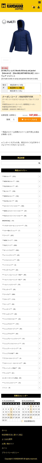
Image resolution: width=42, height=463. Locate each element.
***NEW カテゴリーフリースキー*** (15, 211)
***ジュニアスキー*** (11, 324)
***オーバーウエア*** (11, 250)
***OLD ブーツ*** (10, 245)
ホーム (4, 430)
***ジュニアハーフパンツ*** (12, 348)
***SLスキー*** (9, 191)
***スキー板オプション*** (11, 230)
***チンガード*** (9, 289)
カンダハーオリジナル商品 (12, 378)
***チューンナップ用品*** (12, 368)
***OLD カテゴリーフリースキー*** (14, 216)
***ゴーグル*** (9, 294)
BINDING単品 (8, 221)
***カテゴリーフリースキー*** (13, 206)
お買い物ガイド (8, 443)
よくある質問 (7, 439)
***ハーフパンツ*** (9, 265)
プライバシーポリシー (10, 452)
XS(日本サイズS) (16, 85)
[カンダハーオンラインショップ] (12, 9)
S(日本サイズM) (16, 87)
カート (4, 448)
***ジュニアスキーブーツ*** (12, 329)
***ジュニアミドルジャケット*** (13, 343)
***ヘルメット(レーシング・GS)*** (14, 275)
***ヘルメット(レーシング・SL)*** (14, 280)
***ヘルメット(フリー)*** (11, 284)
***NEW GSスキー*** (11, 181)
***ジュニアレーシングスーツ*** (13, 339)
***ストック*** (8, 304)
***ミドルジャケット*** (11, 260)
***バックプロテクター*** (12, 319)
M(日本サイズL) (16, 91)
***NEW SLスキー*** (11, 196)
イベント (6, 388)
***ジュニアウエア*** (10, 334)
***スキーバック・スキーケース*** (14, 363)
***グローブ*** (9, 299)
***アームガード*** (10, 314)
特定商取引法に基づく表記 (12, 434)
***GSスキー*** (9, 176)
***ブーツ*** (8, 235)
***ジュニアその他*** (10, 353)
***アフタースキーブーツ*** (12, 358)
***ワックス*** (8, 373)
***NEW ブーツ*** (10, 240)
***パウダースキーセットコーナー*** (15, 226)
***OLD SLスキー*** (10, 201)
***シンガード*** (9, 309)
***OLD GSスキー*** (10, 186)
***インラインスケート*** (12, 383)
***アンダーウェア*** (10, 270)
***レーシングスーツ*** (11, 255)
